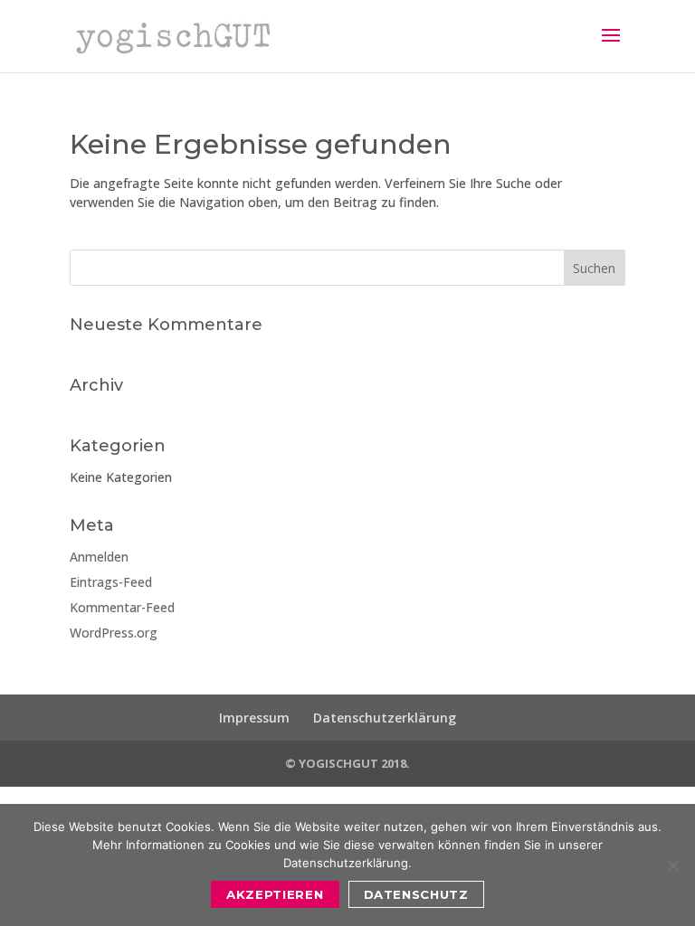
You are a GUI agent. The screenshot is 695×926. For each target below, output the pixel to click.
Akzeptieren (274, 894)
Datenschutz (416, 894)
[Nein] (672, 865)
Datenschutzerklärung (384, 717)
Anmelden (99, 556)
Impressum (254, 717)
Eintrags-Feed (111, 582)
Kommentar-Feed (122, 607)
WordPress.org (113, 632)
